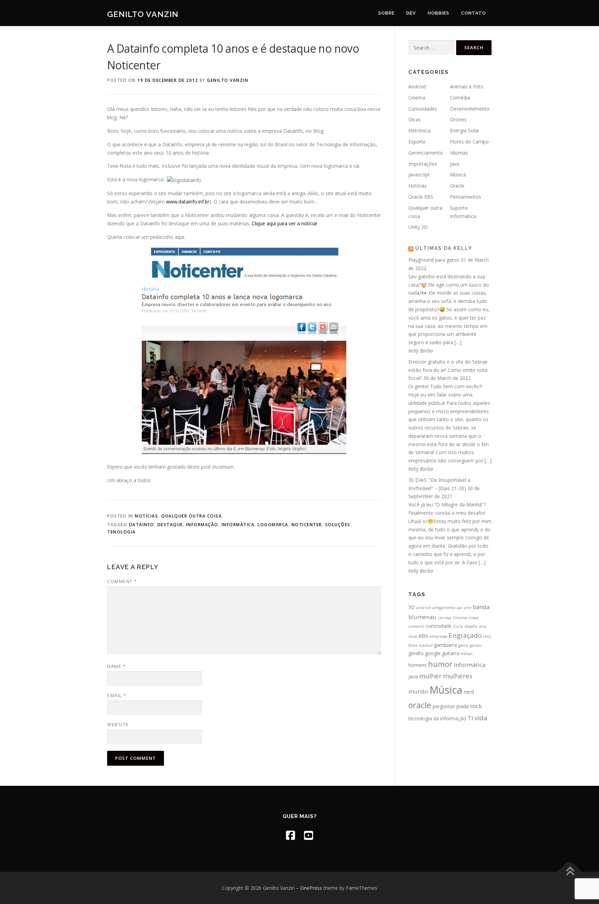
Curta (458, 626)
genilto (416, 653)
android (423, 607)
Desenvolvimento (469, 108)
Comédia (460, 97)
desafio (471, 626)
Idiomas (459, 152)
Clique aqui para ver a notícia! (284, 223)
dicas (412, 636)
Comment (122, 581)
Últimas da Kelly (443, 248)
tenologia (121, 532)
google (433, 653)
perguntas (444, 706)
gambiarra (445, 645)
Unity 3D (418, 227)
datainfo (141, 525)
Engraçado (465, 635)
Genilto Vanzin (143, 14)
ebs (423, 636)
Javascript (419, 174)
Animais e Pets (466, 86)
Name (116, 666)
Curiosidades (422, 108)
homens (417, 665)
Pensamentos (465, 196)
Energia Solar (464, 130)
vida (481, 717)
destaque (170, 525)
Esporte (417, 141)
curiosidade (439, 626)
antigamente (443, 607)
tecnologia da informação (437, 718)
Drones (458, 119)
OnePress (311, 888)
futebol (426, 645)
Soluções (337, 525)
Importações (422, 163)
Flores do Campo (469, 141)
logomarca (273, 525)
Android (417, 86)
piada (463, 706)
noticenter (307, 525)
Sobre (386, 13)
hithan (466, 653)
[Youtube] (308, 835)
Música (458, 174)
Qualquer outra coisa (191, 516)
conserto (416, 626)
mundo (418, 691)
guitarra (450, 653)
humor (440, 664)
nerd (469, 691)
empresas (438, 636)
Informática (238, 525)
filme (413, 645)
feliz (487, 636)
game (463, 645)
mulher (430, 675)
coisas (473, 617)
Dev (411, 13)
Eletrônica (419, 130)
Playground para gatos (433, 260)
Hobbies (438, 13)
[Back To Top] (569, 871)
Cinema (416, 97)
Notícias (146, 516)
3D (411, 607)
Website (118, 724)
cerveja (444, 617)
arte (467, 607)
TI (470, 718)
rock (476, 706)
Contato (473, 13)
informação (202, 525)
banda (481, 607)
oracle (419, 705)
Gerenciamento (425, 152)
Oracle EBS (420, 196)
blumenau (422, 617)
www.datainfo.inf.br (187, 201)
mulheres (457, 675)
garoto (475, 645)
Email (117, 695)
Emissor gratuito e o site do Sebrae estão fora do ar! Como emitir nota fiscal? (448, 370)
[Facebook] (290, 835)
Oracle (457, 185)
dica (482, 626)
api (459, 607)
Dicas (414, 119)
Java (454, 163)
